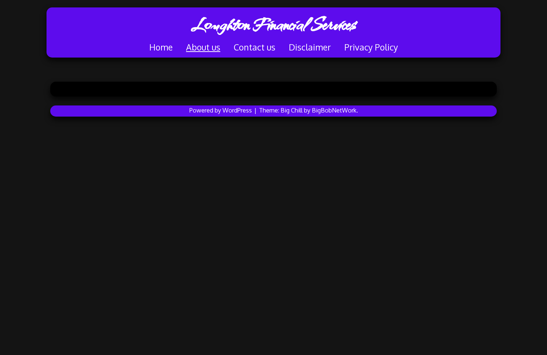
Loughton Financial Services (273, 24)
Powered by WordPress (221, 110)
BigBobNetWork (334, 110)
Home (161, 47)
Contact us (254, 47)
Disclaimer (310, 47)
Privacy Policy (371, 47)
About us (203, 47)
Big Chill (292, 110)
